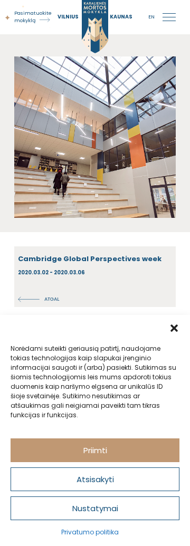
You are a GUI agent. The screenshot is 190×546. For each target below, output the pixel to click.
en (151, 16)
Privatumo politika (90, 532)
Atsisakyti (95, 479)
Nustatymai (95, 508)
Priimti (95, 450)
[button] (174, 328)
